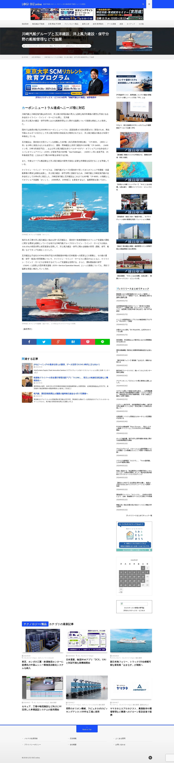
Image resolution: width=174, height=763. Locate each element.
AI (79, 655)
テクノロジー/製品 (71, 24)
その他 (141, 24)
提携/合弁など (70, 46)
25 (125, 585)
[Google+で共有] (58, 342)
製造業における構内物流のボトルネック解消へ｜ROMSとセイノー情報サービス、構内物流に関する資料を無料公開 (134, 295)
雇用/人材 (85, 24)
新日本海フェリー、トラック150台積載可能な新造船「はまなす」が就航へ (130, 663)
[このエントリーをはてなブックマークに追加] (73, 342)
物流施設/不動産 (38, 24)
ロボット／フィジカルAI (46, 658)
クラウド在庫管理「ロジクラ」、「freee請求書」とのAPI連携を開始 (133, 461)
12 (130, 576)
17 (121, 581)
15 (143, 576)
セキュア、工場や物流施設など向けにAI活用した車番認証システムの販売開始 (42, 708)
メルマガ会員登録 (31, 738)
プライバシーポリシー (32, 745)
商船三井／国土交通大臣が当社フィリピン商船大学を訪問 (134, 505)
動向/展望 (139, 658)
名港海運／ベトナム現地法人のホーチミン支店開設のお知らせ (134, 417)
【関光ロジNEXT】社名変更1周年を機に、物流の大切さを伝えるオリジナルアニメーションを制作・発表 (134, 484)
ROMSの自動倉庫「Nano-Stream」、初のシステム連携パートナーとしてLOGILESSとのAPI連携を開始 (133, 428)
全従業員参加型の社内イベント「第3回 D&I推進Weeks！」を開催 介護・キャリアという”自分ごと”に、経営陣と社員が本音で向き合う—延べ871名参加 (134, 308)
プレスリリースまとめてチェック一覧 (139, 515)
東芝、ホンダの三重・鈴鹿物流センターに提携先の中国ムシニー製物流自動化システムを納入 (43, 664)
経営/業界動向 (98, 24)
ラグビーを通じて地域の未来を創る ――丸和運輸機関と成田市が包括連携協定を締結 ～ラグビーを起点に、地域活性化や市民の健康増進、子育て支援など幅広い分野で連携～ (134, 393)
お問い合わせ (120, 745)
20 (134, 581)
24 (121, 585)
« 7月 (121, 592)
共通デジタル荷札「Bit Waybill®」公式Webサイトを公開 (133, 330)
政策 (121, 24)
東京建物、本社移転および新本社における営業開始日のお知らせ (134, 340)
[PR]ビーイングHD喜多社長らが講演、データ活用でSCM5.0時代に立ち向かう (67, 364)
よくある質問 (120, 738)
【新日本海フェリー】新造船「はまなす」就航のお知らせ (134, 361)
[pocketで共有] (87, 342)
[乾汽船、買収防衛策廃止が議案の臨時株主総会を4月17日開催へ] (27, 397)
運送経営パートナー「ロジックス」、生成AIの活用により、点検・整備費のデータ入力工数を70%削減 (134, 495)
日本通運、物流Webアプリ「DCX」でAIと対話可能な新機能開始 (86, 661)
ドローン (115, 704)
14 (139, 576)
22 (143, 581)
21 (139, 581)
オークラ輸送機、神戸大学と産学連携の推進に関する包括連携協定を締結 (134, 439)
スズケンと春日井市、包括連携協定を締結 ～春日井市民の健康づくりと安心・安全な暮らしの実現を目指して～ (134, 406)
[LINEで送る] (102, 342)
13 (134, 576)
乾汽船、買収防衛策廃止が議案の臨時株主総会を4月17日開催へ (61, 393)
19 (130, 581)
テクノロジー (60, 46)
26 (130, 585)
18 (125, 581)
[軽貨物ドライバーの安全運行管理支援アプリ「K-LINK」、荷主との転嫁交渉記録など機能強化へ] (27, 381)
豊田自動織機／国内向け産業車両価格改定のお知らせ (134, 351)
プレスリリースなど (82, 46)
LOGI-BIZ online (34, 758)
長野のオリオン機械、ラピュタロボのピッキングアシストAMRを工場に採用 (87, 710)
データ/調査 (111, 24)
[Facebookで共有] (29, 342)
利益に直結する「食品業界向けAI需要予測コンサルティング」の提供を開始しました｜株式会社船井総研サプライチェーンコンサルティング (134, 472)
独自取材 (25, 24)
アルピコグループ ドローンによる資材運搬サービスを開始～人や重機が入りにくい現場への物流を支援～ (134, 450)
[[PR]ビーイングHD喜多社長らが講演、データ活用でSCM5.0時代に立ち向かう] (27, 368)
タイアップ (131, 24)
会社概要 (73, 745)
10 (121, 576)
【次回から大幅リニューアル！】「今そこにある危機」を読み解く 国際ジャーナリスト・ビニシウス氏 (134, 187)
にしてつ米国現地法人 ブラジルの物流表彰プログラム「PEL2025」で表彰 (134, 320)
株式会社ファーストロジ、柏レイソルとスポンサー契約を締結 (134, 371)
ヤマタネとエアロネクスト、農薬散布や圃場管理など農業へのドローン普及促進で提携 (131, 711)
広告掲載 (73, 738)
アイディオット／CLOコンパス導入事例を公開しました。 (134, 381)
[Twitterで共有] (44, 342)
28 (139, 585)
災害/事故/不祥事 (54, 24)
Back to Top (87, 729)
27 (134, 585)
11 (125, 576)
